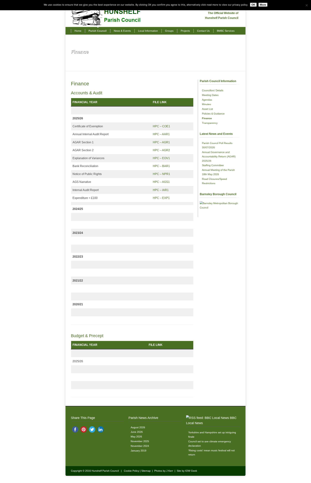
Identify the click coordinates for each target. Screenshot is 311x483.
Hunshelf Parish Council (105, 470)
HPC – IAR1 (161, 190)
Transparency (210, 123)
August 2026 (138, 427)
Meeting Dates (210, 95)
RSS (236, 470)
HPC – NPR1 (161, 174)
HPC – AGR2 (161, 150)
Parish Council (98, 30)
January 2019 (138, 450)
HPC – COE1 (161, 126)
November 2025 (140, 441)
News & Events (122, 30)
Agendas (207, 99)
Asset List (207, 108)
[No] (306, 5)
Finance (207, 118)
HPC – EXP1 (161, 197)
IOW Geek (191, 470)
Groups (169, 30)
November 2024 (140, 445)
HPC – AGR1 (161, 142)
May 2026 (136, 436)
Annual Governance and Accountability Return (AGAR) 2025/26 (219, 156)
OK (253, 4)
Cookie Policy (131, 470)
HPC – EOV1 (161, 158)
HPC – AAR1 (161, 134)
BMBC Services (226, 30)
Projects (185, 30)
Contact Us (203, 30)
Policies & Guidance (213, 113)
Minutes (206, 104)
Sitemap (146, 470)
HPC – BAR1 (161, 166)
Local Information (148, 30)
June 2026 (137, 431)
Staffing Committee (213, 165)
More (263, 4)
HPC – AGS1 (161, 181)
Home (78, 30)
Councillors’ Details (212, 90)
